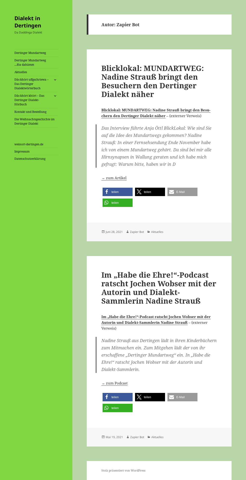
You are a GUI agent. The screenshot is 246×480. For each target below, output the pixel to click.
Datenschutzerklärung (29, 159)
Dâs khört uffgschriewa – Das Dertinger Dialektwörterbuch (31, 83)
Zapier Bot (137, 232)
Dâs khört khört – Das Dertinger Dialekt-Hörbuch (29, 100)
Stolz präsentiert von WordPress (123, 470)
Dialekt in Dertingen (27, 21)
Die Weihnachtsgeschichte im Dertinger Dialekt (34, 121)
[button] (118, 192)
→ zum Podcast (114, 383)
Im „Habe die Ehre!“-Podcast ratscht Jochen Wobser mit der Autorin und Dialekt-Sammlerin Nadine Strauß (158, 288)
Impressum (22, 151)
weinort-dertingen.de (28, 144)
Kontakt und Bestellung (30, 112)
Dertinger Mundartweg (30, 53)
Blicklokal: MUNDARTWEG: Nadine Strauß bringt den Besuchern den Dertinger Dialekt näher (152, 81)
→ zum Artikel (114, 177)
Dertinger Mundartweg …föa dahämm (30, 62)
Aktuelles (20, 72)
